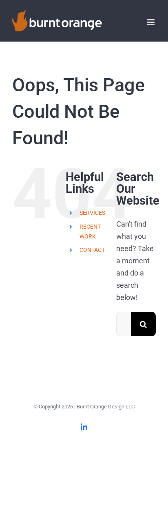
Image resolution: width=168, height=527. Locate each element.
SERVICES (92, 212)
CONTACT (92, 250)
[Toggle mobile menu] (151, 22)
